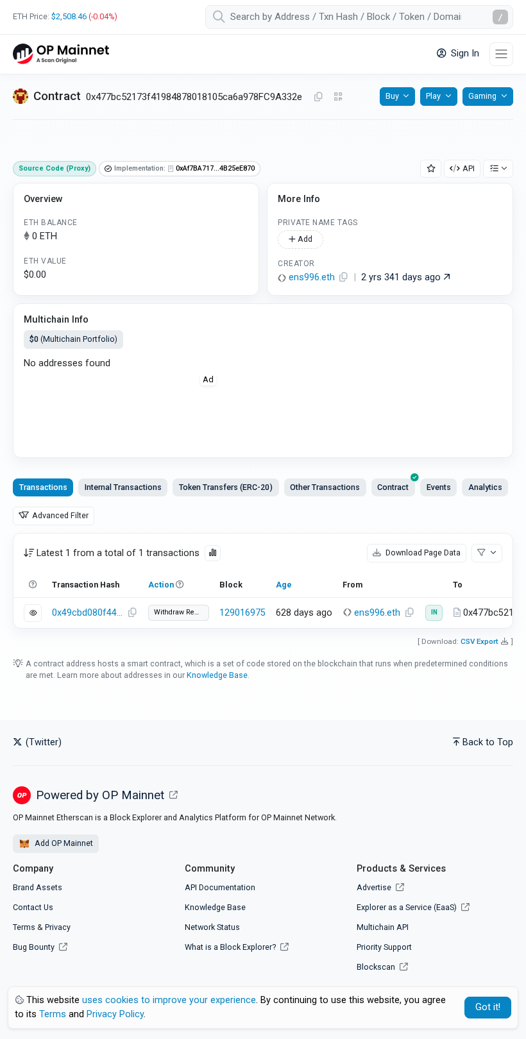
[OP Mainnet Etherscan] (61, 54)
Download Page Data (422, 552)
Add (304, 239)
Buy (392, 96)
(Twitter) (42, 742)
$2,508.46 (69, 16)
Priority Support (384, 947)
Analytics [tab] (485, 487)
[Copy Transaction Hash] (132, 613)
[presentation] (393, 487)
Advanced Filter (59, 515)
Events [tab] (439, 487)
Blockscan (377, 967)
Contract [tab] (393, 487)
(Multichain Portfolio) (73, 339)
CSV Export (479, 641)
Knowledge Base (217, 675)
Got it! (487, 1007)
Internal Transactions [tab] (123, 487)
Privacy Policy (115, 1014)
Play (433, 96)
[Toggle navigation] (501, 54)
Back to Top (487, 742)
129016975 (242, 612)
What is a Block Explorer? (231, 947)
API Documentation (220, 887)
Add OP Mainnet (63, 843)
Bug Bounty (34, 947)
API (468, 168)
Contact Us (33, 907)
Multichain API (383, 927)
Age (284, 584)
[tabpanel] (263, 581)
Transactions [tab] (43, 487)
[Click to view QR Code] (338, 97)
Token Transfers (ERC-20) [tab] (226, 487)
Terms (24, 927)
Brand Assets (37, 887)
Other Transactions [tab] (325, 487)
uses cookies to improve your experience (169, 1000)
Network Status (212, 927)
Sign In (463, 53)
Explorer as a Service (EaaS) (408, 907)
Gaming (482, 96)
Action (161, 584)
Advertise (375, 887)
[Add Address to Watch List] (431, 169)
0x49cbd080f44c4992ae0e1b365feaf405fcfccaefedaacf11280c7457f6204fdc (88, 612)
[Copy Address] (318, 97)
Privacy (58, 927)
